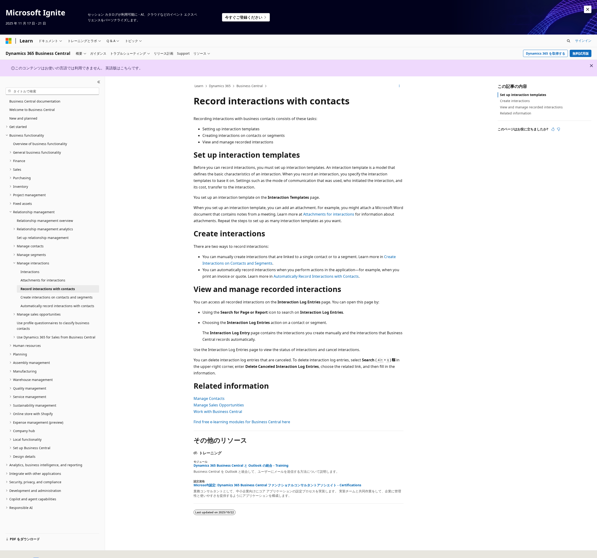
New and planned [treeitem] (23, 118)
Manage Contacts (209, 398)
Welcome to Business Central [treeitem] (32, 109)
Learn (198, 86)
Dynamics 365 (220, 86)
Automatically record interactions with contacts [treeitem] (57, 306)
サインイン (583, 40)
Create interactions (515, 101)
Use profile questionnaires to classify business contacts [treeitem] (53, 326)
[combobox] (52, 91)
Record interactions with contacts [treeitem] (48, 289)
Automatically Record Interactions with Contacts (316, 276)
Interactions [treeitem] (30, 272)
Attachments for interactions (328, 214)
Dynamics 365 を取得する (545, 53)
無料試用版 (581, 53)
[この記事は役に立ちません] (558, 129)
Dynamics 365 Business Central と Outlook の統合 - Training (241, 465)
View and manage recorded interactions (531, 107)
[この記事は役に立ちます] (553, 129)
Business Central (249, 86)
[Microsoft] (9, 41)
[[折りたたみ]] (99, 82)
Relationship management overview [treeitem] (45, 220)
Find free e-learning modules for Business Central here (242, 421)
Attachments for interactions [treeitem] (43, 280)
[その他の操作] (399, 86)
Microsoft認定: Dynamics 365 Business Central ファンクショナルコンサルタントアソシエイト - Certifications (277, 485)
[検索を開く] (568, 41)
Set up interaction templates (523, 94)
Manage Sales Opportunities (219, 405)
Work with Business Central (218, 411)
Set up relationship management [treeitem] (43, 237)
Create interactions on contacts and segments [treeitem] (57, 297)
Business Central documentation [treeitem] (34, 101)
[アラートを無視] (587, 9)
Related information (515, 113)
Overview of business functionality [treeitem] (40, 144)
